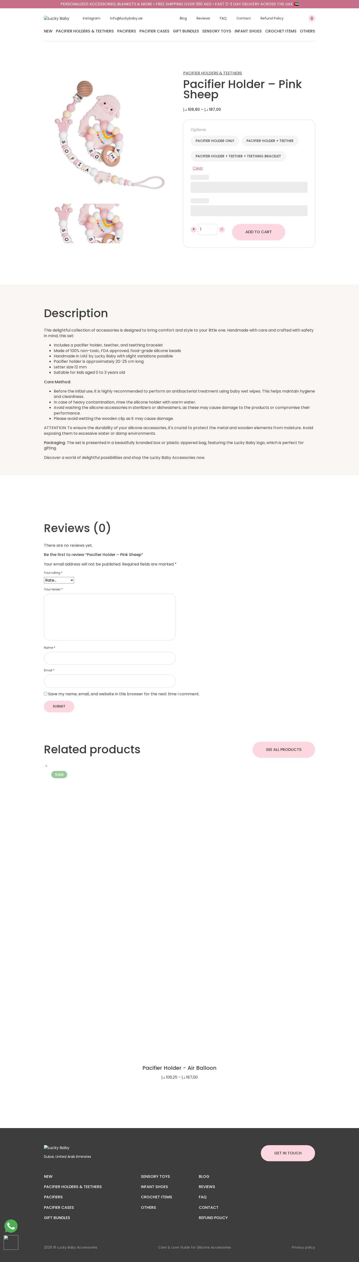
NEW (48, 31)
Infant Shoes (248, 31)
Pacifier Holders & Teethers (85, 31)
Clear (198, 168)
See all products (284, 749)
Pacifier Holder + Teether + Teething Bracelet (238, 156)
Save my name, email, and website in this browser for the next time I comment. (124, 694)
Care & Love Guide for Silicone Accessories (194, 1247)
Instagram (91, 18)
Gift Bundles (186, 31)
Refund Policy (272, 18)
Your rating (53, 573)
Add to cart (258, 232)
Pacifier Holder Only (215, 140)
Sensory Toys (216, 31)
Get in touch (288, 1153)
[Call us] (11, 1226)
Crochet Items (280, 31)
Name (49, 648)
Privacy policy (303, 1247)
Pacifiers (126, 31)
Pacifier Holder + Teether (270, 140)
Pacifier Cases (154, 31)
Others (307, 31)
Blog (183, 18)
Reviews (203, 18)
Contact (243, 18)
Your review (53, 589)
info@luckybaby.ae (126, 18)
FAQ (223, 18)
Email (49, 670)
